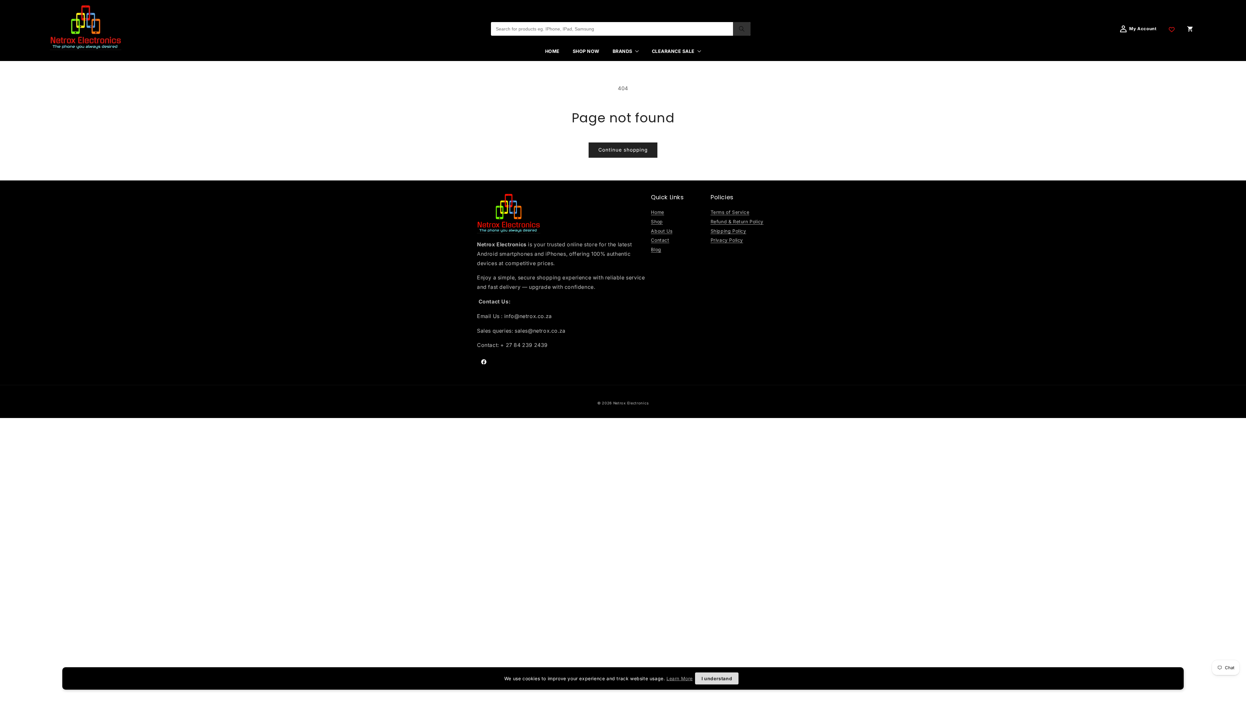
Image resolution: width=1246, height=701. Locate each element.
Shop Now (586, 51)
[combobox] (612, 29)
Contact (660, 240)
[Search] (742, 29)
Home (552, 51)
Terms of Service (730, 212)
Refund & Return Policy (737, 221)
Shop (657, 221)
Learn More (679, 678)
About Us (661, 231)
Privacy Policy (727, 240)
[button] (626, 51)
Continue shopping (623, 150)
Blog (656, 249)
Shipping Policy (728, 231)
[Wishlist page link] (1172, 29)
